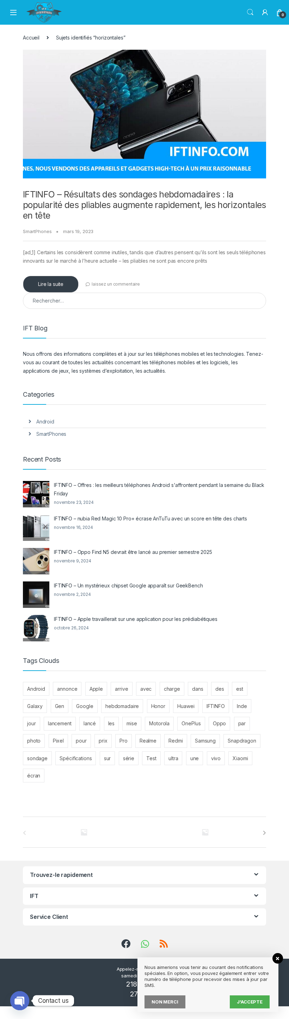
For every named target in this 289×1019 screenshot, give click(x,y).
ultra (173, 758)
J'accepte (250, 1002)
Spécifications (76, 758)
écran (33, 776)
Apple (96, 689)
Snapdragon (242, 741)
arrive (121, 689)
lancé (90, 723)
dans (197, 689)
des (219, 689)
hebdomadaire (122, 706)
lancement (60, 723)
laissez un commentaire (116, 284)
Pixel (58, 741)
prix (103, 741)
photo (34, 741)
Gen (59, 706)
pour (81, 741)
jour (31, 723)
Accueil (31, 38)
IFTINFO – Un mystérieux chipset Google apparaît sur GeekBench (128, 585)
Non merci (165, 1002)
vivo (216, 758)
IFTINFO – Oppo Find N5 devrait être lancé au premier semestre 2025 (133, 552)
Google (84, 706)
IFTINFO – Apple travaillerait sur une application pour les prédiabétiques (135, 619)
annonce (67, 689)
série (128, 758)
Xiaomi (240, 758)
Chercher (250, 12)
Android (45, 422)
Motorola (159, 723)
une (194, 758)
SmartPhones (37, 231)
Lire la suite (50, 284)
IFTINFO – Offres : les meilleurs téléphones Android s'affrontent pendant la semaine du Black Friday (159, 489)
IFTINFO (216, 706)
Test (151, 758)
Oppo (219, 723)
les (111, 723)
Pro (123, 741)
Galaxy (35, 706)
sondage (37, 758)
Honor (158, 706)
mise (132, 723)
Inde (242, 706)
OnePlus (191, 723)
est (239, 689)
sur (107, 758)
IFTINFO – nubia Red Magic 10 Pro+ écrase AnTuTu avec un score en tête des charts (150, 518)
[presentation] (264, 832)
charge (172, 689)
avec (146, 689)
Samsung (205, 741)
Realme (148, 741)
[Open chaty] (19, 1000)
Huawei (185, 706)
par (242, 723)
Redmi (175, 741)
